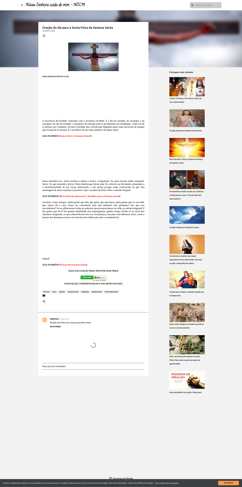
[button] (43, 36)
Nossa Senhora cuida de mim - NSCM (55, 5)
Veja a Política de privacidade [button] (166, 483)
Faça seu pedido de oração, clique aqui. (185, 392)
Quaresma (85, 292)
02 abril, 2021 (64, 319)
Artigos (46, 292)
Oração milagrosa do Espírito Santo (184, 227)
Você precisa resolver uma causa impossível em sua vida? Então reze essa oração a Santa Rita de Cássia (185, 259)
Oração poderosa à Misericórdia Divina (185, 131)
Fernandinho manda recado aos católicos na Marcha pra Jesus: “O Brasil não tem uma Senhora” (186, 195)
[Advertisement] (93, 98)
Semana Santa (97, 292)
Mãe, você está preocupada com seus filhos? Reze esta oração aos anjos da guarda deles (184, 360)
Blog (54, 292)
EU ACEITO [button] (228, 483)
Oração (62, 292)
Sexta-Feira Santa (111, 292)
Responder (55, 327)
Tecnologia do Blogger (122, 478)
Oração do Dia (73, 292)
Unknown (54, 319)
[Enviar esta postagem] (43, 296)
